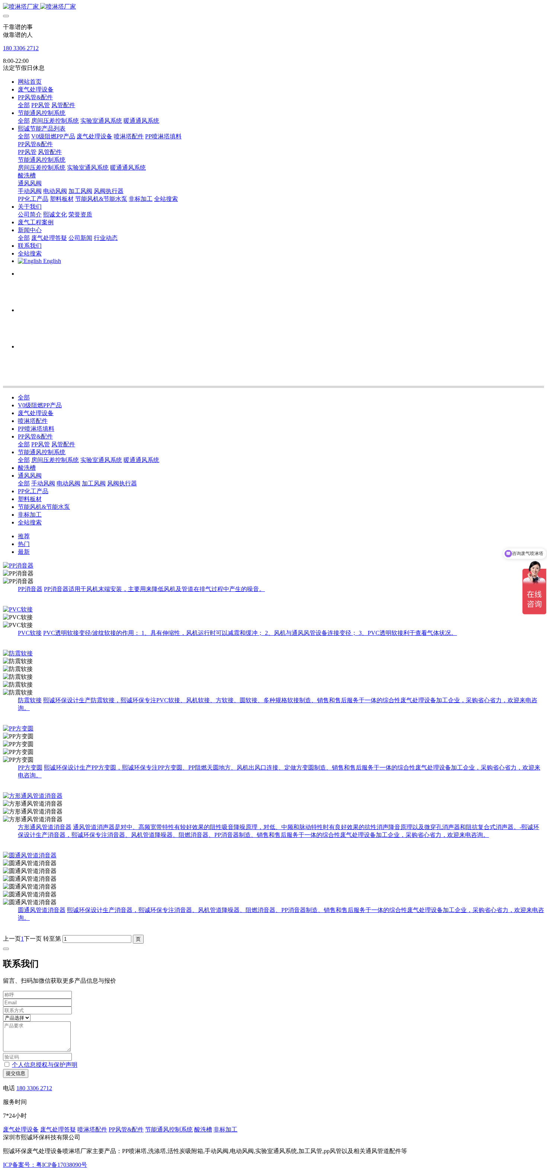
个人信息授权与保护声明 (44, 1065)
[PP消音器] (273, 566)
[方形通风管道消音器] (273, 796)
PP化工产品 (33, 491)
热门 (24, 544)
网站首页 (30, 81)
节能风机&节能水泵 (44, 507)
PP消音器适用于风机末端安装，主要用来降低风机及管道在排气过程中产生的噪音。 (154, 589)
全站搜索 (30, 522)
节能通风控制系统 (41, 452)
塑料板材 (30, 499)
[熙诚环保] (273, 7)
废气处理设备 (36, 413)
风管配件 (63, 444)
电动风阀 (68, 483)
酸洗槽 (27, 468)
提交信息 (15, 1073)
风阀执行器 (122, 483)
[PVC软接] (273, 610)
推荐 (24, 536)
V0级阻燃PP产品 (40, 405)
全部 (24, 105)
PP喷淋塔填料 (36, 429)
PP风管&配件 (35, 436)
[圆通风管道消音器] (273, 856)
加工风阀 (94, 483)
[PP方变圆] (273, 729)
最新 (24, 552)
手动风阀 (43, 483)
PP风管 (40, 444)
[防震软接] (273, 654)
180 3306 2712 (21, 48)
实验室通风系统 (101, 460)
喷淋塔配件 (33, 421)
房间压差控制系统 (55, 460)
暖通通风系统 (141, 460)
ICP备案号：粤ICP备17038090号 (45, 1165)
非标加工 (30, 514)
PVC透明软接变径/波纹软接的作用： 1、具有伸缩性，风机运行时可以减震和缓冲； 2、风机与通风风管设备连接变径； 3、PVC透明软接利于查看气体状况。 (250, 633)
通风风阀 (30, 475)
